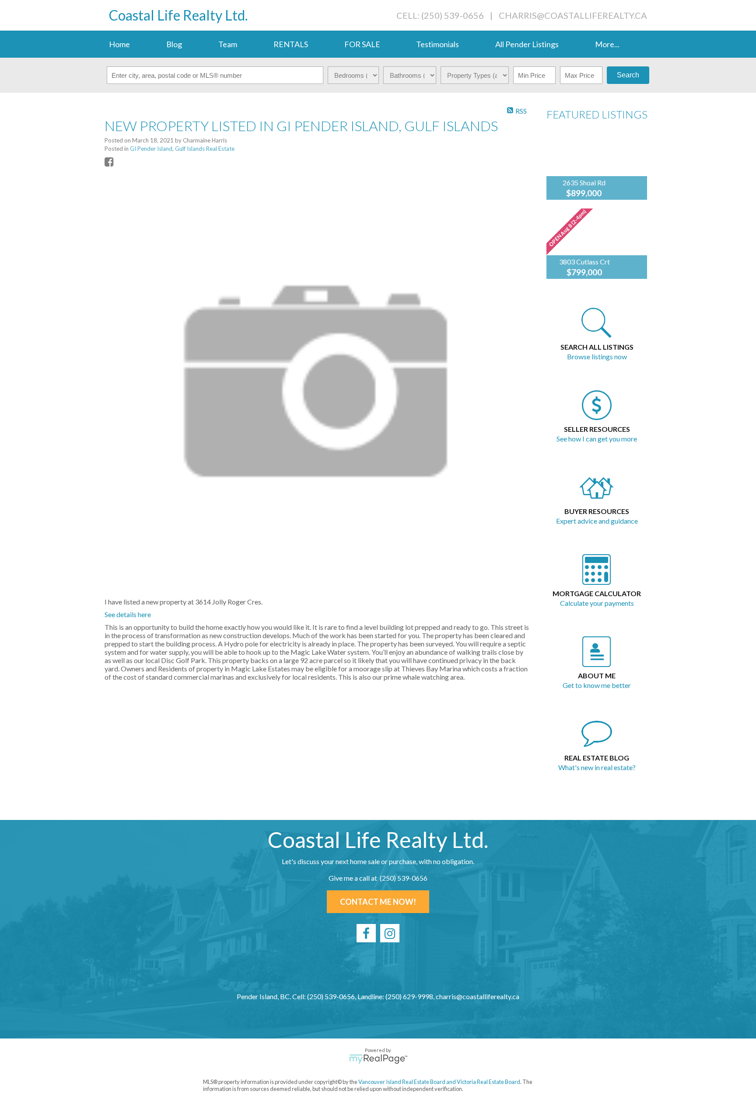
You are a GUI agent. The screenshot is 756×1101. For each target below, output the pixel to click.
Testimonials (437, 44)
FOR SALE (362, 44)
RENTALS (290, 44)
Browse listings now (597, 356)
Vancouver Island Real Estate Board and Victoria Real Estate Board (439, 1081)
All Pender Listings (527, 44)
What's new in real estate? (597, 767)
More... (607, 44)
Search (628, 75)
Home (119, 44)
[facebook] (366, 933)
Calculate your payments (597, 603)
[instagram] (389, 933)
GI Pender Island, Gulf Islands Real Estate (182, 148)
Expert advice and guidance (597, 521)
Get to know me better (597, 685)
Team (227, 44)
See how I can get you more (596, 438)
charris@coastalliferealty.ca (573, 15)
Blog (174, 44)
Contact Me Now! (378, 902)
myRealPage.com (378, 1059)
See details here (128, 614)
